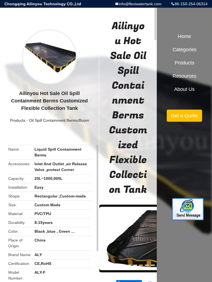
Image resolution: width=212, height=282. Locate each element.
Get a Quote (184, 115)
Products (17, 120)
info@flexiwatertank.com (140, 4)
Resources (184, 76)
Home (184, 36)
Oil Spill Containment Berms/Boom (59, 120)
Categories (185, 49)
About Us (184, 89)
